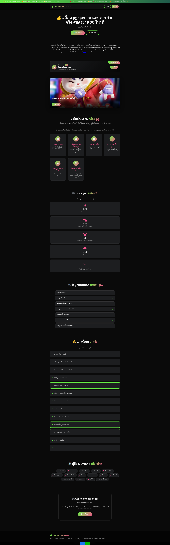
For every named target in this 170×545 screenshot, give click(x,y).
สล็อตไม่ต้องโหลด (81, 479)
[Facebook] (82, 543)
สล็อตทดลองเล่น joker (108, 471)
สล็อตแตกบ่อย (104, 475)
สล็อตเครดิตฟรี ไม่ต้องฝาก (103, 479)
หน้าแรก (51, 538)
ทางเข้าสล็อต (91, 479)
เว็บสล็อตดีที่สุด (61, 471)
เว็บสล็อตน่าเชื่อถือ (115, 475)
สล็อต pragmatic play (68, 479)
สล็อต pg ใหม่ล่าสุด (85, 471)
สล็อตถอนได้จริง (96, 471)
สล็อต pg (115, 50)
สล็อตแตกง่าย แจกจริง (73, 471)
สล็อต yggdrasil (93, 475)
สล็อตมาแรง (83, 475)
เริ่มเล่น (107, 7)
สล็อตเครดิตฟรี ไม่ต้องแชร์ (71, 475)
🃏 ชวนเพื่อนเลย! (78, 33)
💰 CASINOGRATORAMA (61, 6)
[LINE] (87, 543)
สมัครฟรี (115, 7)
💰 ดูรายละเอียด (92, 33)
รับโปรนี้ (114, 67)
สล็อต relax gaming (57, 475)
